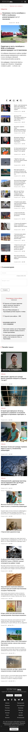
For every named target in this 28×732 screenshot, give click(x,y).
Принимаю (14, 729)
